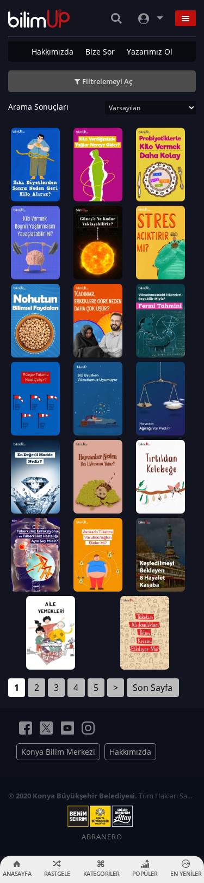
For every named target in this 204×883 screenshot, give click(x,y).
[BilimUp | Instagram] (88, 728)
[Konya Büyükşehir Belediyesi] (102, 816)
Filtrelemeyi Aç (107, 81)
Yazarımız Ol (149, 51)
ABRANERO (102, 837)
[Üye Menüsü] (149, 18)
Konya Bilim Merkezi (58, 752)
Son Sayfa (152, 688)
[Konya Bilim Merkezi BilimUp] (39, 18)
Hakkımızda (52, 51)
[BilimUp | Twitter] (46, 728)
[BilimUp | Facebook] (25, 728)
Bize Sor (100, 51)
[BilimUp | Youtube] (67, 728)
